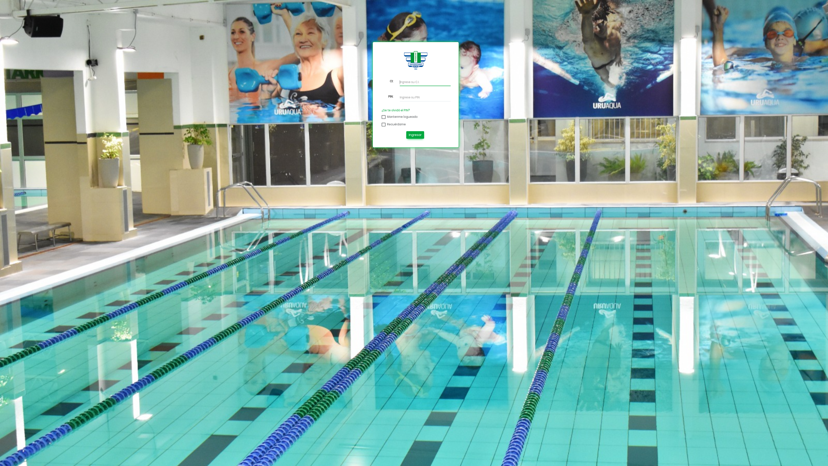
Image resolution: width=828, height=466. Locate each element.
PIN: (390, 96)
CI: (391, 81)
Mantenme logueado (402, 117)
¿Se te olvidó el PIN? (396, 110)
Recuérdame (396, 124)
